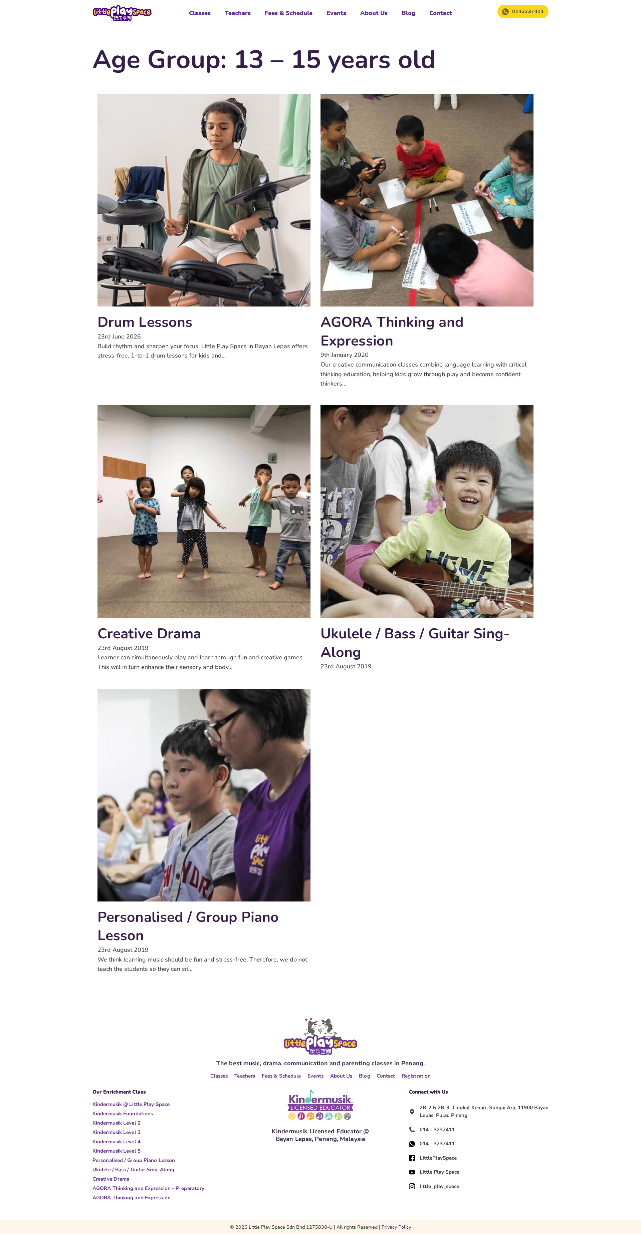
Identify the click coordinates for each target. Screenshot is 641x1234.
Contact (440, 13)
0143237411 (528, 11)
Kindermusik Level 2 (116, 1123)
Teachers (238, 13)
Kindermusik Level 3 (116, 1132)
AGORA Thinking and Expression (392, 331)
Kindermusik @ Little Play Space (131, 1104)
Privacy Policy (396, 1227)
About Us (374, 13)
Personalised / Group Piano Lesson (188, 926)
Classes (200, 13)
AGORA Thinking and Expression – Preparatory (148, 1188)
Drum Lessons (144, 322)
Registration (416, 1076)
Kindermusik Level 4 (116, 1141)
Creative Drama (149, 633)
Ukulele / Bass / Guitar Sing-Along (414, 643)
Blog (408, 13)
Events (336, 13)
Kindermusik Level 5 (116, 1151)
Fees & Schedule (288, 13)
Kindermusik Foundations (122, 1113)
